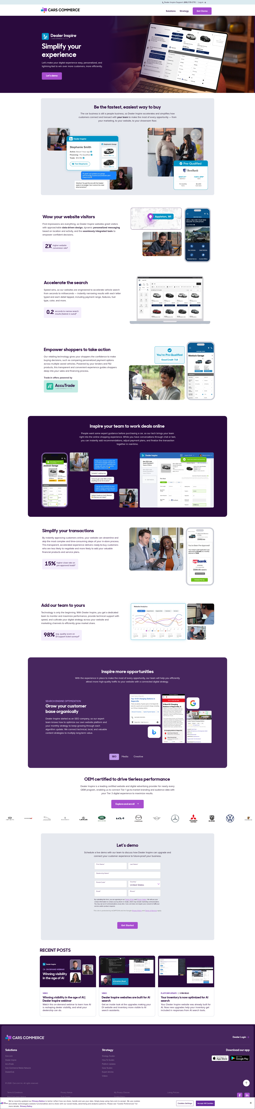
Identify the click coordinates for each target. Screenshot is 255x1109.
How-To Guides (108, 1060)
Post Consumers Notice (16, 1096)
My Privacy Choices (122, 1092)
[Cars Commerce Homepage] (25, 1038)
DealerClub (9, 1072)
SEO (114, 757)
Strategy (184, 11)
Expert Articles (108, 1072)
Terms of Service (151, 910)
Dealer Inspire (10, 1060)
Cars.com (9, 1056)
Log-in (201, 2)
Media (125, 757)
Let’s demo (52, 76)
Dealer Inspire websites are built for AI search (126, 999)
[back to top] (246, 1083)
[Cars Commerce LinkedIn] (247, 1095)
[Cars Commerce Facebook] (239, 1095)
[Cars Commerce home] (61, 10)
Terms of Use (129, 899)
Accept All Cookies (205, 1103)
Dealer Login (239, 1037)
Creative (138, 757)
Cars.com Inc (18, 1083)
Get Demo (202, 11)
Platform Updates (109, 1064)
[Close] (251, 1103)
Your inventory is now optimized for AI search (184, 999)
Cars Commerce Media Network (18, 1068)
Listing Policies (173, 1092)
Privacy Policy (137, 910)
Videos (105, 1076)
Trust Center (65, 1096)
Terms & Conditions (15, 1092)
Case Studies (107, 1068)
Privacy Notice (141, 899)
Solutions (171, 11)
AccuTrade (9, 1064)
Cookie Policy (119, 1096)
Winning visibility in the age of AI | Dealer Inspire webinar (64, 999)
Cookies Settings (185, 1103)
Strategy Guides (108, 1056)
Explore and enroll (125, 804)
